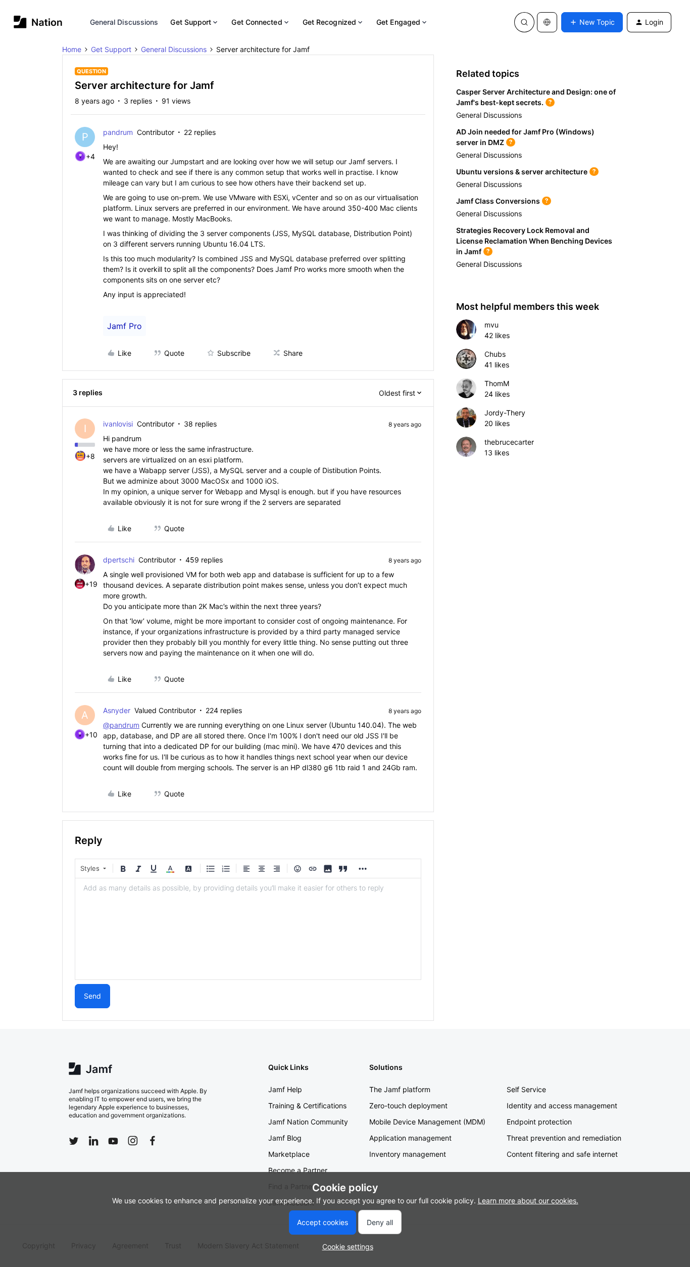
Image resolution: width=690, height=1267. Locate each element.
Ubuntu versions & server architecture (521, 171)
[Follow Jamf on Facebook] (152, 1141)
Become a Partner (297, 1170)
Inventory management (407, 1154)
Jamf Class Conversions (498, 201)
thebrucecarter (509, 442)
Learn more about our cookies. (528, 1200)
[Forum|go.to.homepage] (38, 22)
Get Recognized (329, 22)
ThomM (496, 383)
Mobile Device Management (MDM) (427, 1121)
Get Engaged (398, 22)
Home (71, 49)
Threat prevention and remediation (564, 1138)
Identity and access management (562, 1105)
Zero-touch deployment (408, 1105)
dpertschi (118, 559)
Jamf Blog (285, 1138)
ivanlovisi (118, 423)
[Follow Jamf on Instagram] (133, 1141)
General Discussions (124, 22)
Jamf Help (285, 1089)
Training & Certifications (307, 1105)
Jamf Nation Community (308, 1121)
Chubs (495, 354)
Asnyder (116, 710)
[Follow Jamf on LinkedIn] (93, 1141)
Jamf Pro (124, 326)
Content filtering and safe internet (562, 1154)
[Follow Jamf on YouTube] (113, 1140)
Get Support (190, 22)
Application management (410, 1138)
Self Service (526, 1089)
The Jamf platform (399, 1089)
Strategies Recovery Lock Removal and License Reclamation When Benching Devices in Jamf (534, 241)
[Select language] (547, 22)
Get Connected (256, 22)
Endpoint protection (539, 1121)
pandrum (118, 132)
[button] (592, 22)
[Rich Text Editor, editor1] (248, 928)
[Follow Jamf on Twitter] (74, 1141)
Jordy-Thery (504, 412)
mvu (491, 324)
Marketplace (289, 1154)
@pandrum (121, 725)
